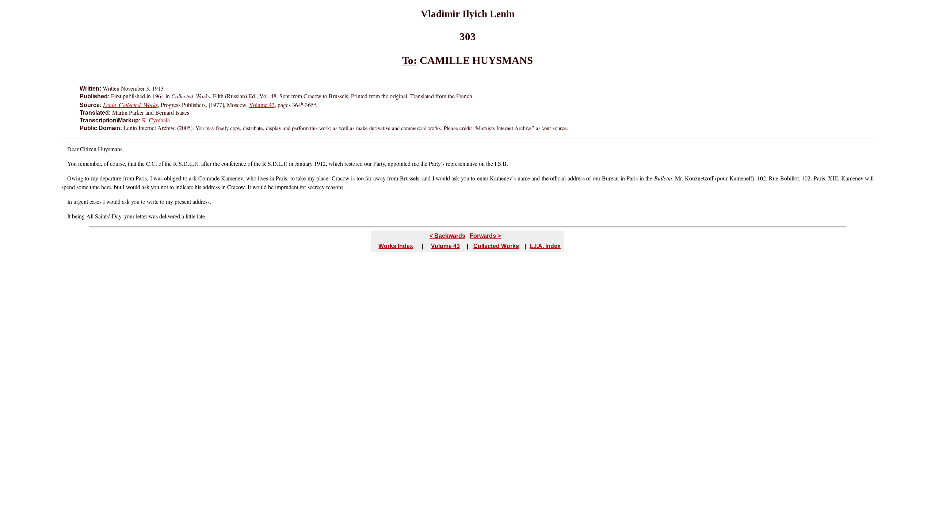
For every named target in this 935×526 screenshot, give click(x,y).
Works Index (395, 246)
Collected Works (496, 246)
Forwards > (485, 236)
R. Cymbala (156, 120)
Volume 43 (262, 104)
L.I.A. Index (545, 246)
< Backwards (447, 236)
